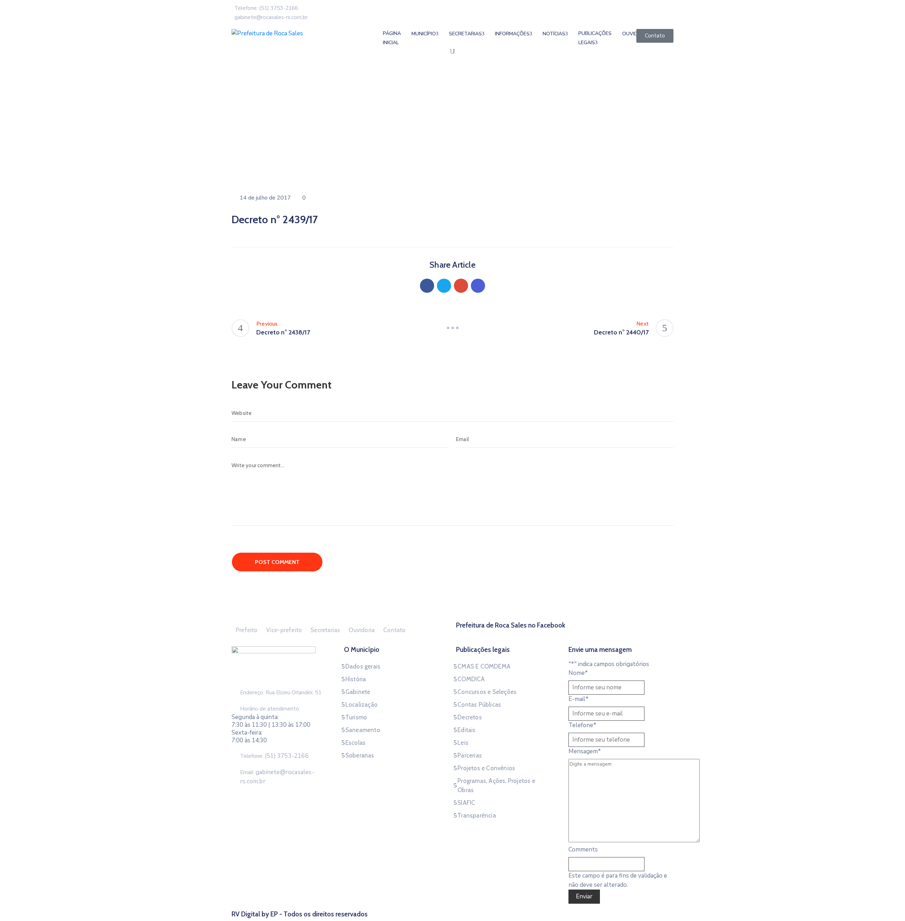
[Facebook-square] (565, 634)
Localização (361, 704)
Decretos (469, 717)
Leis (462, 742)
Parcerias (469, 755)
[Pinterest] (461, 286)
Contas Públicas (479, 704)
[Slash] (452, 328)
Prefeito (247, 630)
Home (241, 135)
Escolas (355, 742)
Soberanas (359, 755)
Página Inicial (392, 38)
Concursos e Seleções (486, 691)
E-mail (578, 699)
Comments (583, 849)
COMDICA (471, 679)
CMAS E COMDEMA (483, 666)
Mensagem (584, 751)
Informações (512, 33)
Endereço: (252, 692)
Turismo (356, 717)
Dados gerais (362, 666)
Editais (466, 729)
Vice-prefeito (284, 630)
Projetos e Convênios (486, 768)
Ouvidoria (362, 630)
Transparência (476, 815)
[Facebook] (427, 286)
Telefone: (274, 756)
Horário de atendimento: (270, 708)
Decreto (266, 135)
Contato (394, 630)
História (355, 679)
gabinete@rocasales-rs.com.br (271, 17)
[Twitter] (444, 286)
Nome (578, 673)
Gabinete (357, 691)
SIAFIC (466, 802)
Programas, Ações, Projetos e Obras (496, 785)
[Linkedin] (478, 286)
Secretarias (465, 33)
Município (423, 33)
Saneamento (362, 729)
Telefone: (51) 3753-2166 (266, 8)
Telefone (582, 725)
